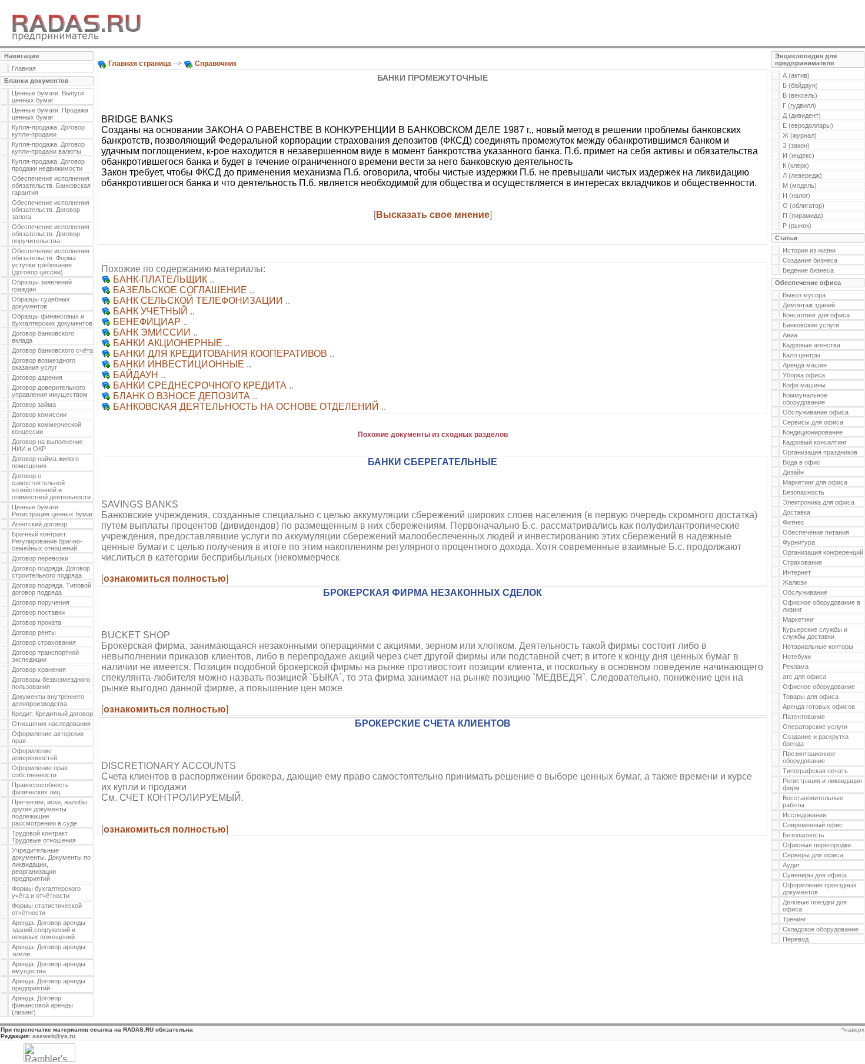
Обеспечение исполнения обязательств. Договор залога (50, 209)
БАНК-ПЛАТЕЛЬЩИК (160, 279)
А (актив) (796, 75)
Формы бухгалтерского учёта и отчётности (46, 892)
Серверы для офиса (813, 855)
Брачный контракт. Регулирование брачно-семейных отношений (47, 541)
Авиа (790, 335)
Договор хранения (39, 669)
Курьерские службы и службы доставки (815, 633)
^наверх (852, 1029)
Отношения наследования (51, 723)
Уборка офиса (804, 375)
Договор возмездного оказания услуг (43, 364)
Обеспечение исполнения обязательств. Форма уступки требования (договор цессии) (50, 261)
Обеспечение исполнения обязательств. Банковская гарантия (51, 185)
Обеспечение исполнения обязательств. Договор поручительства (50, 233)
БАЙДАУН (135, 375)
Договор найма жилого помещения (45, 462)
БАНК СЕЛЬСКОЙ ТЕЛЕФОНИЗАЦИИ (198, 301)
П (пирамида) (803, 215)
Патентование (804, 716)
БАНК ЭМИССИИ (152, 332)
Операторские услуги (815, 726)
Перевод (796, 939)
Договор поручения (40, 602)
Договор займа (34, 404)
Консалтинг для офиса (816, 315)
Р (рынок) (797, 225)
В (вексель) (800, 95)
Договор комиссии (39, 414)
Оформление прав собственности (40, 771)
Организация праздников (820, 452)
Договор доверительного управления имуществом (50, 391)
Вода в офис (801, 462)
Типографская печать (815, 770)
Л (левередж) (802, 175)
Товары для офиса (811, 696)
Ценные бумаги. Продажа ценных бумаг (50, 114)
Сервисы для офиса (813, 422)
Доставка (796, 512)
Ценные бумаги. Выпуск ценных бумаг (48, 97)
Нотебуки (797, 656)
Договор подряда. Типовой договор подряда (51, 589)
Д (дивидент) (802, 115)
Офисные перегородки (817, 844)
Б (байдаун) (800, 85)
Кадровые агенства (811, 345)
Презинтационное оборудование (809, 757)
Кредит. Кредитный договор (52, 713)
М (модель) (800, 185)
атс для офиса (804, 676)
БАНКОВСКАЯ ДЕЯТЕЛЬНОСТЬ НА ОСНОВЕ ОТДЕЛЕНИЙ (246, 407)
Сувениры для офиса (815, 875)
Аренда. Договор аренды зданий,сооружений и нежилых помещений (48, 929)
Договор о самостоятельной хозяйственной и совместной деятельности (51, 486)
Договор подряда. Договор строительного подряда (51, 572)
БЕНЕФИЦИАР (147, 322)
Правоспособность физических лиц (40, 788)
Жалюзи (795, 582)
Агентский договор (39, 524)
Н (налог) (796, 195)
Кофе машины (804, 385)
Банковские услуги (811, 325)
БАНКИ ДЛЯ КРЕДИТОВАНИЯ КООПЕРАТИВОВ (220, 354)
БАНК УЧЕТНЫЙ (150, 311)
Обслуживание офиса (816, 412)
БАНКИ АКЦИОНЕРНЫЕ (167, 343)
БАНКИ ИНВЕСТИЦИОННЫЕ (178, 364)
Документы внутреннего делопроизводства (48, 700)
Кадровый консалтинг (815, 442)
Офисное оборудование (819, 686)
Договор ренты (34, 632)
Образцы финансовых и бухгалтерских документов (52, 320)
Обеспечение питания (816, 532)
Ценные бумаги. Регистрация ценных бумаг (52, 510)
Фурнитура (799, 542)
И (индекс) (798, 155)
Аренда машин (805, 365)
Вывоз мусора (804, 295)
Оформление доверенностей (34, 754)
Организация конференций (823, 552)
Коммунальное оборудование (805, 399)
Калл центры (801, 355)
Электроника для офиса (818, 502)
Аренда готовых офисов (819, 706)
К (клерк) (796, 165)
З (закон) (796, 145)
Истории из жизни (809, 250)
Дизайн (793, 472)
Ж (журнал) (800, 135)
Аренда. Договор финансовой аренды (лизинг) (42, 1005)
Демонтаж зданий (809, 305)
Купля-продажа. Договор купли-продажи (48, 131)
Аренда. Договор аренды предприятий (48, 984)
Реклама (796, 666)
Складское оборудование (821, 929)
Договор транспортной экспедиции (45, 656)
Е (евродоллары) (808, 125)
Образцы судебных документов (41, 303)
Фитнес (793, 522)
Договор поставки (38, 612)
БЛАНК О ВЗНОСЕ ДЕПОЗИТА (181, 396)
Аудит (791, 865)
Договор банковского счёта (52, 350)
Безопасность (803, 492)
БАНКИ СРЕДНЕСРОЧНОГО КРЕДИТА (200, 385)
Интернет (797, 572)
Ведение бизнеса (808, 270)
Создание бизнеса (810, 260)
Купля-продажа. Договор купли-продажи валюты (48, 148)
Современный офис (813, 824)
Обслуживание (805, 592)
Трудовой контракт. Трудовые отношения (44, 837)
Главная (24, 68)
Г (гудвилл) (799, 105)
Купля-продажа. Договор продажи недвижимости (48, 165)
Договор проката (36, 622)
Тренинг (794, 919)
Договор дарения (37, 377)
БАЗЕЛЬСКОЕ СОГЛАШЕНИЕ (180, 290)
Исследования (804, 814)
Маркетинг (798, 619)
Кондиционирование (813, 432)
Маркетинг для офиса (815, 482)
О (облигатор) (803, 205)
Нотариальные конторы (818, 646)
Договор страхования (44, 642)
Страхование (802, 562)
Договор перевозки (40, 558)
